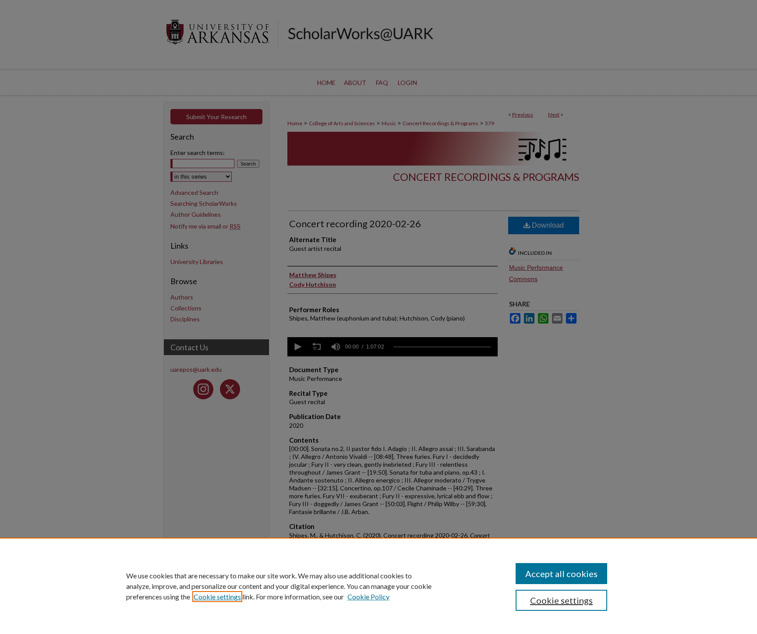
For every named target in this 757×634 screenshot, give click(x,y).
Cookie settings (217, 596)
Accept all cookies (561, 573)
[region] (378, 586)
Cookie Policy (368, 596)
